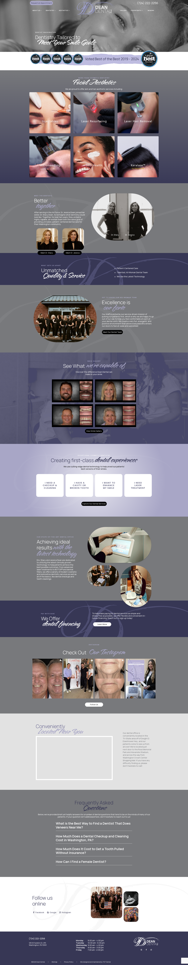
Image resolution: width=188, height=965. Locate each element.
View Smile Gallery (94, 431)
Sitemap (54, 962)
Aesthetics (63, 10)
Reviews (151, 10)
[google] (141, 950)
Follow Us (94, 704)
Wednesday (81, 945)
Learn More (102, 624)
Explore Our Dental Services (94, 504)
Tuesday (80, 943)
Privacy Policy (68, 962)
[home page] (95, 8)
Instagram (66, 912)
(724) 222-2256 (147, 3)
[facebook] (146, 950)
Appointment (41, 3)
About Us (36, 10)
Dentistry (50, 10)
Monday (79, 940)
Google (53, 912)
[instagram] (151, 950)
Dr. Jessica (129, 235)
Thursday (80, 947)
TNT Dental (107, 962)
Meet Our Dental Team (112, 332)
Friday (79, 950)
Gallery (123, 10)
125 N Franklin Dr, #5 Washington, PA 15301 (38, 944)
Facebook (40, 912)
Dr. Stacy (115, 235)
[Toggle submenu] (41, 10)
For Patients (136, 10)
